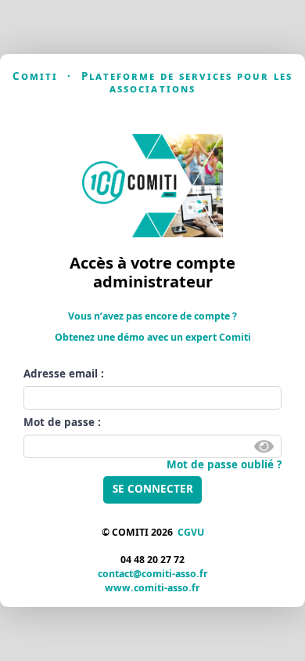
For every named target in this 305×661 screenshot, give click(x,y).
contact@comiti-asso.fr (153, 573)
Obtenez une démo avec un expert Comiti (153, 337)
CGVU (191, 532)
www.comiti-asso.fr (152, 587)
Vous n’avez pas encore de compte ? (152, 316)
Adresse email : (63, 373)
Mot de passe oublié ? (224, 464)
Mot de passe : (62, 422)
